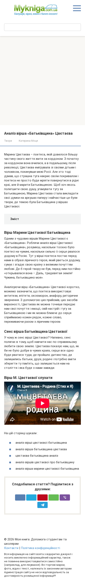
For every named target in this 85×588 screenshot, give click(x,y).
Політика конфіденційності (40, 548)
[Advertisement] (42, 80)
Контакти (11, 548)
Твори (8, 140)
